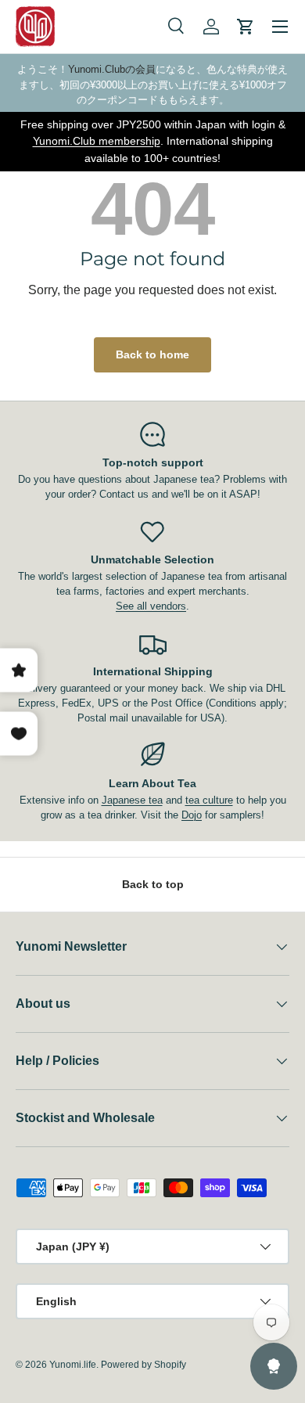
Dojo (191, 815)
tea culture (209, 800)
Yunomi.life (72, 1364)
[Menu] (280, 26)
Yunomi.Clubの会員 (112, 69)
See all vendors (151, 606)
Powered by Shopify (143, 1364)
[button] (245, 26)
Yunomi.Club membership (96, 141)
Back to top (153, 884)
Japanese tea (132, 800)
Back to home (152, 354)
